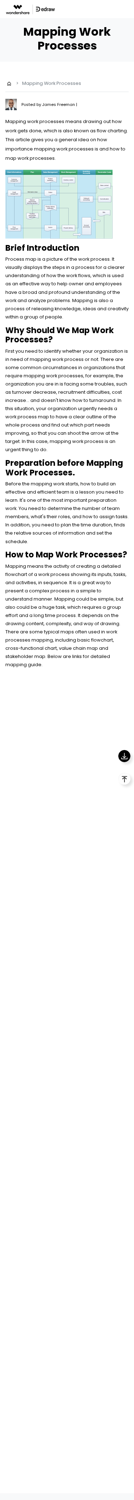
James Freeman (59, 104)
